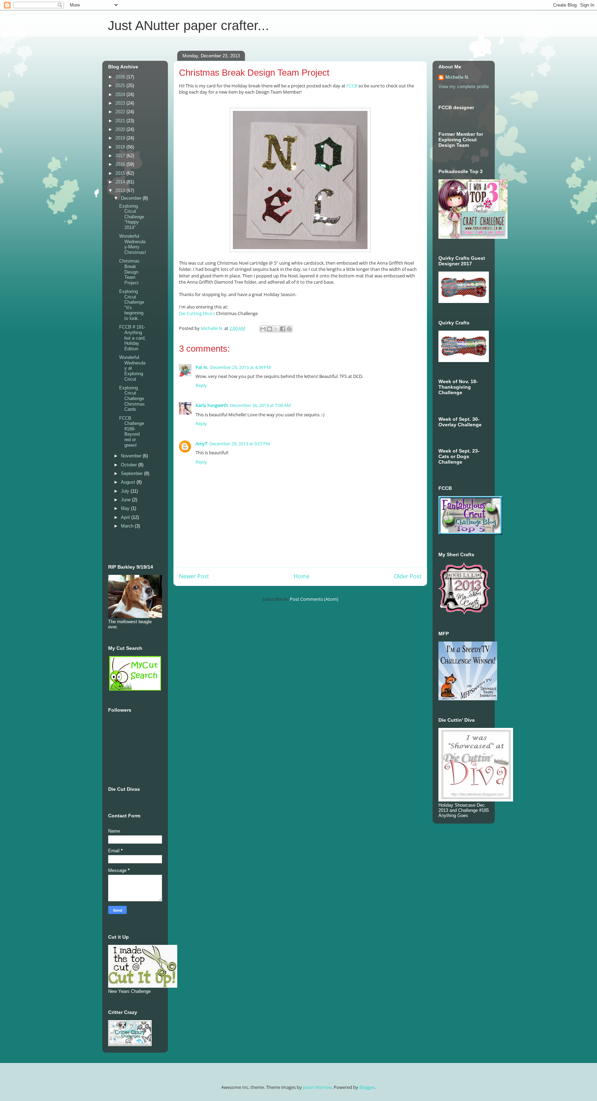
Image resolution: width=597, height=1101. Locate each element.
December (132, 198)
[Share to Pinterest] (289, 328)
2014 (120, 181)
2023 (120, 103)
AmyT (201, 443)
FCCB (351, 86)
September (132, 473)
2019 (120, 138)
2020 (120, 129)
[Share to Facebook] (282, 328)
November (132, 455)
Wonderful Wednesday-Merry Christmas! (132, 244)
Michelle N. (457, 77)
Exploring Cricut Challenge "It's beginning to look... (131, 305)
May (126, 508)
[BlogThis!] (269, 328)
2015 (120, 173)
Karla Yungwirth (212, 405)
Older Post (407, 576)
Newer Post (194, 576)
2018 (120, 147)
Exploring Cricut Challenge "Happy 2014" (131, 216)
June (126, 499)
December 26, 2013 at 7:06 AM (260, 405)
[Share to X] (276, 328)
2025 (120, 85)
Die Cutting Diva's (197, 313)
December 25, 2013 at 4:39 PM (240, 367)
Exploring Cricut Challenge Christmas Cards (132, 398)
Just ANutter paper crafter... (188, 25)
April (126, 517)
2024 (120, 94)
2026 (120, 76)
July (126, 491)
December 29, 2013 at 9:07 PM (239, 443)
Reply (201, 385)
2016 (120, 164)
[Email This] (262, 328)
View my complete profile (463, 86)
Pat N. (202, 367)
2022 (120, 111)
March (128, 526)
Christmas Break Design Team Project (129, 271)
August (128, 482)
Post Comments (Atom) (314, 599)
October (129, 464)
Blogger (367, 1087)
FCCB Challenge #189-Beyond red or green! (131, 432)
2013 (120, 190)
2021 (120, 120)
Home (302, 576)
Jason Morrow (317, 1087)
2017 (120, 155)
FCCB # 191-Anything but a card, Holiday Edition (132, 337)
